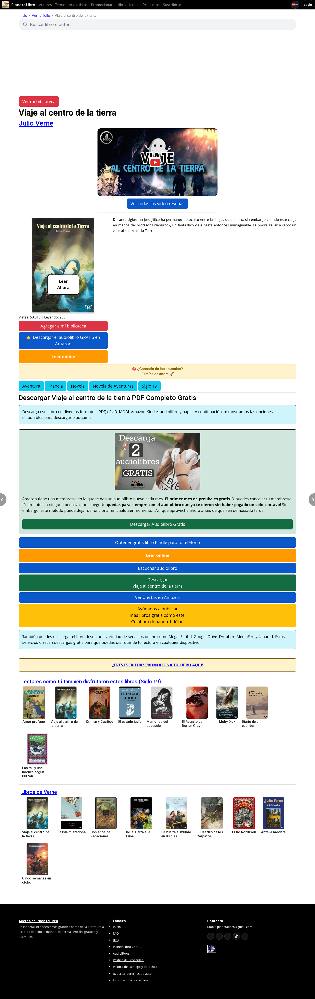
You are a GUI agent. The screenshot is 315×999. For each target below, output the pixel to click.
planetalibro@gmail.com (234, 927)
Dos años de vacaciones (100, 834)
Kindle (134, 4)
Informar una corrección (130, 980)
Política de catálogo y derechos (135, 967)
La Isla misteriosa (71, 832)
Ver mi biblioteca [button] (39, 101)
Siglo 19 (149, 386)
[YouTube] (210, 936)
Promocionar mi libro (108, 4)
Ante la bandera (273, 832)
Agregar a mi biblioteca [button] (63, 326)
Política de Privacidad (128, 960)
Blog (116, 940)
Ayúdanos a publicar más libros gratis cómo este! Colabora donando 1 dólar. (158, 615)
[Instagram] (227, 936)
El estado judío (130, 722)
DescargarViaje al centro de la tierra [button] (157, 583)
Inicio (23, 15)
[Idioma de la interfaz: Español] (295, 5)
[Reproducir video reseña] (157, 162)
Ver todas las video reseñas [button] (157, 203)
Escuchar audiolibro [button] (157, 568)
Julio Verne (36, 123)
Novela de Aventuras (113, 386)
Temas (60, 4)
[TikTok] (236, 936)
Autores (45, 4)
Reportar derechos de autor (133, 974)
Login (308, 5)
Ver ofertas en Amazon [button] (157, 597)
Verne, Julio (41, 15)
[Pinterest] (245, 936)
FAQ (116, 933)
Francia (55, 386)
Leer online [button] (63, 356)
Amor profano (33, 722)
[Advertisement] (157, 63)
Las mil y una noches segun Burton (33, 772)
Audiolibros (78, 4)
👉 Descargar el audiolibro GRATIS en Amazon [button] (63, 340)
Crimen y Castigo (99, 722)
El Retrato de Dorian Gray (192, 724)
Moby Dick (227, 722)
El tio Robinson (244, 832)
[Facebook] (219, 936)
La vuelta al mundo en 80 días (176, 834)
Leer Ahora (63, 285)
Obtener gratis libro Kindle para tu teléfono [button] (157, 542)
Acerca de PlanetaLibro (38, 921)
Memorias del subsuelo (157, 724)
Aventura (31, 386)
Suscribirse (172, 4)
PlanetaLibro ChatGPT (128, 947)
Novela (78, 386)
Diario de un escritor (251, 724)
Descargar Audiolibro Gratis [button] (157, 524)
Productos (151, 4)
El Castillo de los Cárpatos (210, 834)
